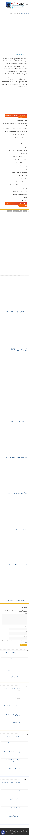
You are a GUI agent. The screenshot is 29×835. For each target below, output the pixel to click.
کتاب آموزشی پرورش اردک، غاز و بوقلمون (17, 385)
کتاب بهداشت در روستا (15, 790)
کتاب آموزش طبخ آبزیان (15, 799)
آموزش (25, 211)
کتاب (21, 211)
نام (26, 626)
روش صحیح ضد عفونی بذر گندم (13, 768)
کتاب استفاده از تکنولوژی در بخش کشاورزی (11, 782)
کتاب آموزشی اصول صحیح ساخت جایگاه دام (16, 600)
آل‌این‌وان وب (13, 833)
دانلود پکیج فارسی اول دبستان (14, 658)
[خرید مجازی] (14, 5)
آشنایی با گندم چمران (15, 722)
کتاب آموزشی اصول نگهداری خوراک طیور (17, 493)
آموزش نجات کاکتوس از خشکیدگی (13, 736)
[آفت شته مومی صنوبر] (24, 700)
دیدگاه (25, 613)
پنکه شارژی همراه (16, 664)
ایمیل (25, 631)
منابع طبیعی (10, 211)
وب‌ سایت (25, 636)
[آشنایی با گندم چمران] (24, 725)
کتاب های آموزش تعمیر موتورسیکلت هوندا (11, 688)
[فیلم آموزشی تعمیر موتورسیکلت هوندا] (24, 708)
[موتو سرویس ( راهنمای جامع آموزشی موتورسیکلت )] (24, 717)
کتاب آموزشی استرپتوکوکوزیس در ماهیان (17, 564)
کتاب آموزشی (16, 211)
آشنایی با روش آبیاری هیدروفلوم (13, 816)
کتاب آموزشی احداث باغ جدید (20, 528)
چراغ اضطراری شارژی (15, 676)
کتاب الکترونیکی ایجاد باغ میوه (14, 807)
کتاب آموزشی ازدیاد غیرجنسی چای (19, 421)
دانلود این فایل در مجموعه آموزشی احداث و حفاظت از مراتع (16, 116)
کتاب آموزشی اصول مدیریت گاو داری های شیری (16, 457)
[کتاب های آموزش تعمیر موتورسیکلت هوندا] (24, 691)
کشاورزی (23, 13)
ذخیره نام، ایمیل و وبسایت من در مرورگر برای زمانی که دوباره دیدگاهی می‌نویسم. (16, 641)
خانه (27, 13)
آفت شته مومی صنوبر (15, 697)
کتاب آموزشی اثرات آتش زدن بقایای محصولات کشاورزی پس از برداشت (16, 312)
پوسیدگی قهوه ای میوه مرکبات (14, 742)
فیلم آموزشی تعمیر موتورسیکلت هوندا (12, 705)
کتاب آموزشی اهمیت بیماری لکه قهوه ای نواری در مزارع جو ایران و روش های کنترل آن (15, 349)
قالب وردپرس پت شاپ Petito (14, 670)
